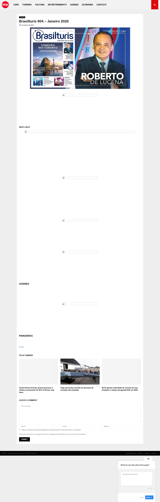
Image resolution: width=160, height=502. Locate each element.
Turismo (27, 4)
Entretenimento (57, 4)
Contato (101, 4)
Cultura (39, 4)
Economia (87, 4)
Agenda (74, 4)
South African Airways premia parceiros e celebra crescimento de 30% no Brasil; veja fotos (36, 390)
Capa (16, 4)
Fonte (21, 347)
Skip (141, 497)
